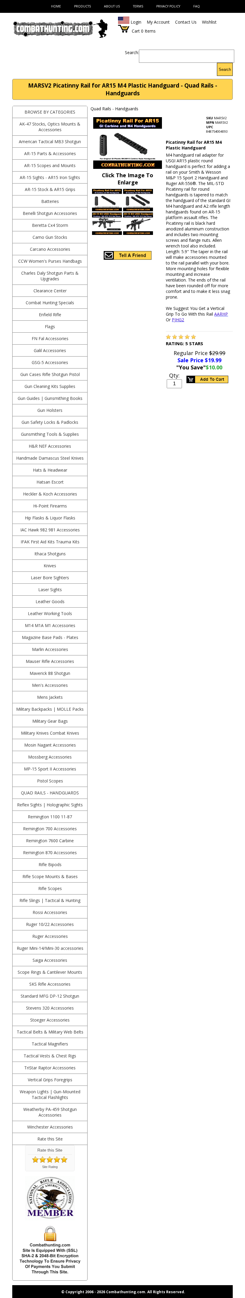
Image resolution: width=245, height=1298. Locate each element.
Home (56, 6)
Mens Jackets (50, 697)
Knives (50, 565)
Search (225, 69)
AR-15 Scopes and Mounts (50, 165)
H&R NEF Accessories (50, 446)
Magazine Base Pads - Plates (50, 637)
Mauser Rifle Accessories (50, 661)
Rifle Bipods (50, 864)
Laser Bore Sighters (50, 577)
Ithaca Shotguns (50, 553)
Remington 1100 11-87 (50, 817)
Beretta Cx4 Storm (50, 225)
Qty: (174, 375)
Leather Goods (50, 601)
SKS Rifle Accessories (50, 984)
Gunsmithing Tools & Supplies (50, 434)
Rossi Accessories (50, 912)
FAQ (196, 6)
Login (136, 22)
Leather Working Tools (50, 613)
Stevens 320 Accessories (50, 1008)
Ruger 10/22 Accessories (50, 924)
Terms (138, 6)
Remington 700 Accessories (50, 828)
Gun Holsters (49, 410)
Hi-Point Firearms (50, 506)
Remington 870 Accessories (50, 852)
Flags (50, 326)
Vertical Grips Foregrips (50, 1080)
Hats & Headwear (50, 470)
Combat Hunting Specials (50, 302)
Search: (132, 52)
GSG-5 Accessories (50, 362)
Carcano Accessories (50, 249)
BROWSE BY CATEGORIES (49, 112)
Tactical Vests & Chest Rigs (50, 1056)
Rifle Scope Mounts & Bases (50, 876)
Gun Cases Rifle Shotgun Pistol (50, 374)
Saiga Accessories (50, 960)
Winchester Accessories (50, 1127)
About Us (112, 6)
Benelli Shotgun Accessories (50, 213)
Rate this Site (50, 1139)
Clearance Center (50, 290)
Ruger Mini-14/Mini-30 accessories (50, 948)
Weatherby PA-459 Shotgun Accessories (50, 1112)
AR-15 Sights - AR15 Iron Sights (50, 177)
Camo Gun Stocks (50, 237)
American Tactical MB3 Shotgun (50, 141)
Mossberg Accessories (50, 757)
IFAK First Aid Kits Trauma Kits (50, 542)
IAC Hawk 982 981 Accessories (50, 530)
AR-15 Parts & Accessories (50, 153)
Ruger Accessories (50, 936)
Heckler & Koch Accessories (50, 494)
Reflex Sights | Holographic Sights (50, 805)
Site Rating (50, 1167)
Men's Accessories (50, 685)
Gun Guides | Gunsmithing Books (50, 398)
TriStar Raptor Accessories (50, 1068)
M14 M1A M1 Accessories (50, 625)
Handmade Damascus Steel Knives (50, 458)
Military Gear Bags (50, 721)
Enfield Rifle (50, 314)
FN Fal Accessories (50, 338)
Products (82, 6)
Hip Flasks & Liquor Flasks (50, 518)
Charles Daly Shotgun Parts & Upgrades (50, 276)
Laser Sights (50, 589)
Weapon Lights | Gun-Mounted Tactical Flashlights (50, 1094)
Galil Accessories (50, 350)
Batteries (50, 201)
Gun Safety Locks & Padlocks (50, 422)
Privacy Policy (168, 6)
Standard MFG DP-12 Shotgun (50, 996)
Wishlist (209, 22)
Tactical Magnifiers (50, 1044)
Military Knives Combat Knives (50, 733)
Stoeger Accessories (50, 1020)
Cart (136, 31)
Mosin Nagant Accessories (50, 745)
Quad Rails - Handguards (50, 793)
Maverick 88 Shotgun (50, 673)
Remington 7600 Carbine (50, 840)
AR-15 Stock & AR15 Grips (50, 189)
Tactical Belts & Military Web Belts (50, 1032)
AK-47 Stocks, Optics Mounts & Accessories (49, 126)
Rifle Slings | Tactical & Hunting (49, 900)
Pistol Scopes (50, 781)
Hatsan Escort (50, 482)
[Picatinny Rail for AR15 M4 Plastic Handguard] (168, 337)
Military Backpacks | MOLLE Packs (50, 709)
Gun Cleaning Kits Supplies (49, 386)
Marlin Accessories (50, 649)
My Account (158, 22)
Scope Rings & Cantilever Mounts (50, 972)
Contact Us (186, 22)
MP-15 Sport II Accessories (50, 769)
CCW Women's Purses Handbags (50, 261)
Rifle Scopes (50, 888)
